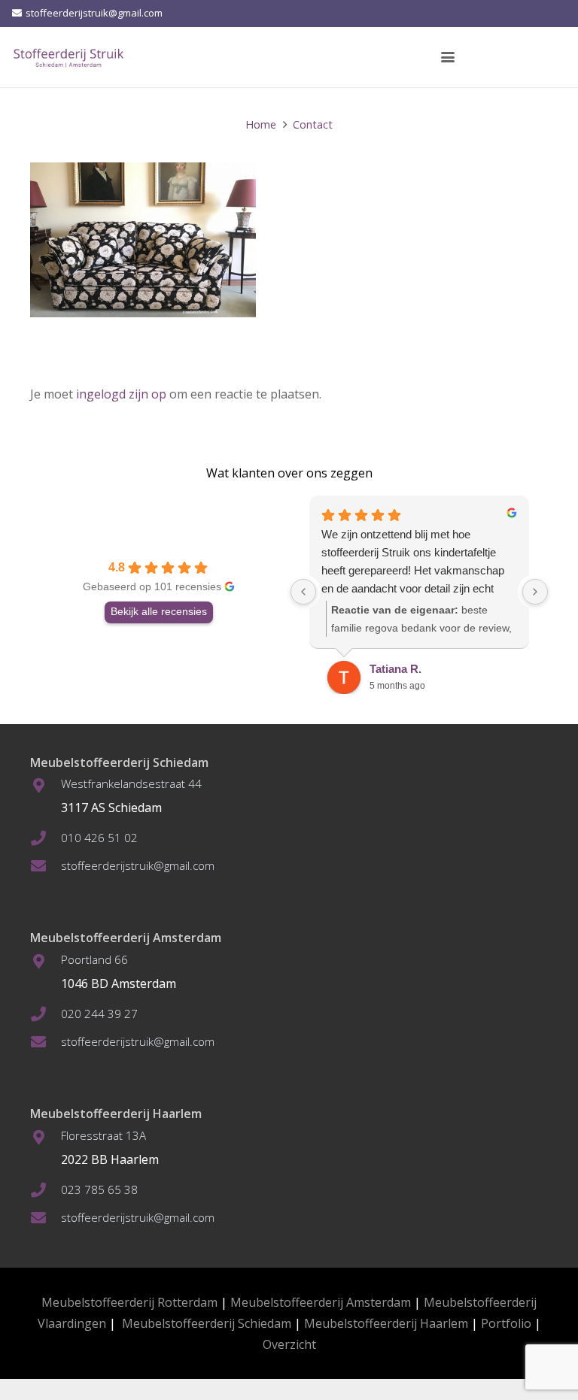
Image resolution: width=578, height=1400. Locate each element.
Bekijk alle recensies (159, 611)
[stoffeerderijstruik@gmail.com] (45, 866)
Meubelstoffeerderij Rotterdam (129, 1302)
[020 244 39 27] (45, 1014)
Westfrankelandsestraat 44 (131, 783)
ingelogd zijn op (121, 394)
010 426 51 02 (99, 837)
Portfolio (506, 1323)
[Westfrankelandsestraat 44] (45, 785)
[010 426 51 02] (45, 838)
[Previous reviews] (303, 592)
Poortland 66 (94, 959)
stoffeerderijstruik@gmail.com (137, 865)
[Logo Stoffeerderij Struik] (68, 57)
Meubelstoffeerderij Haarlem (386, 1323)
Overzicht (289, 1344)
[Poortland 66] (45, 961)
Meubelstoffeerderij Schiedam (206, 1323)
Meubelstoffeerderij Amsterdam (320, 1302)
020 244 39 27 (99, 1013)
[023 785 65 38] (45, 1190)
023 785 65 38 (99, 1189)
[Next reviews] (535, 592)
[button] (447, 57)
